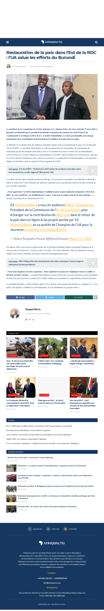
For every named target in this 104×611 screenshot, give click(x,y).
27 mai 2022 (23, 489)
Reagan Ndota (20, 66)
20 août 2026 (11, 372)
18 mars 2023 (35, 66)
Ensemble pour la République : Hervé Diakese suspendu (28, 430)
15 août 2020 (13, 460)
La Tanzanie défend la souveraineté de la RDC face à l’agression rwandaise (20, 403)
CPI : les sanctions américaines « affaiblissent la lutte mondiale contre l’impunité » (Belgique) (42, 443)
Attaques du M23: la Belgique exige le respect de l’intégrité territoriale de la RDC (56, 486)
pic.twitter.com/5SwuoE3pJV (45, 230)
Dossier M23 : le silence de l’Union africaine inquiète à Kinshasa (47, 507)
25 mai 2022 (23, 469)
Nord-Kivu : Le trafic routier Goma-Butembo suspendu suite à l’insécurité (52, 466)
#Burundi (63, 215)
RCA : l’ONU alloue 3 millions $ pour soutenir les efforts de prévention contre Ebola (39, 426)
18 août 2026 (11, 409)
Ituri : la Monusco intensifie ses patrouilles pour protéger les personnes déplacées (38, 434)
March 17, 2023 (80, 239)
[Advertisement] (52, 19)
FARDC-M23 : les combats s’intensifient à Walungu (26, 439)
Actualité (49, 66)
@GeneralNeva (26, 205)
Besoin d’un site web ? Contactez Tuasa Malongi (30, 457)
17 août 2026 (75, 411)
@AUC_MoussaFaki (79, 205)
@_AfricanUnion (68, 210)
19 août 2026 (75, 367)
